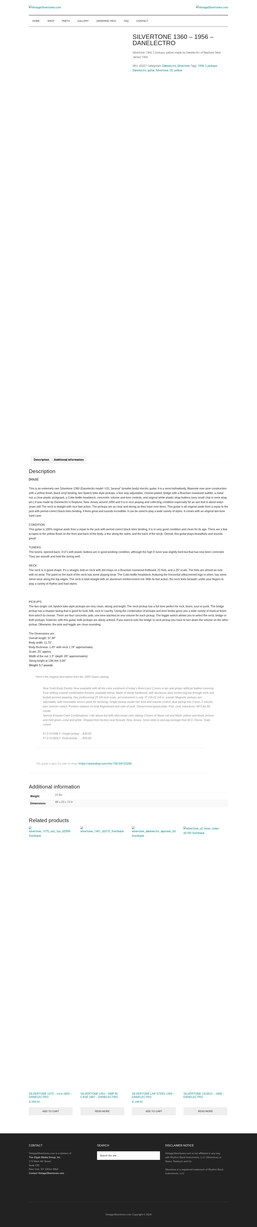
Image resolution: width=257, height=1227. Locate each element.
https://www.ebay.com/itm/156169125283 (105, 763)
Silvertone (183, 65)
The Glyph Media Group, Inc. (45, 1157)
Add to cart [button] (50, 1111)
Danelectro (169, 65)
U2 (171, 70)
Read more (102, 1111)
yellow (178, 70)
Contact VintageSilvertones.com (46, 1173)
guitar (151, 70)
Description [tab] (41, 459)
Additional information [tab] (69, 459)
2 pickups (211, 65)
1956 (201, 65)
